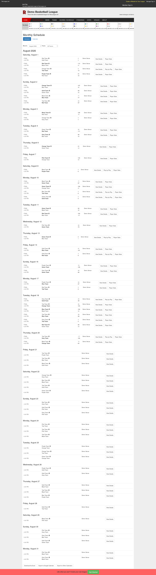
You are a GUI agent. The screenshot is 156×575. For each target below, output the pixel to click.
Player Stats (108, 59)
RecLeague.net (5, 1)
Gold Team (45, 60)
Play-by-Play (108, 69)
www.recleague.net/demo (127, 14)
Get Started (93, 572)
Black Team (45, 65)
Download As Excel (29, 566)
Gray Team (45, 119)
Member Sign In (127, 5)
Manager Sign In (150, 1)
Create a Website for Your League (135, 1)
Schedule (27, 39)
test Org (24, 4)
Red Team (45, 58)
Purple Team (45, 74)
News (47, 20)
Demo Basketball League (42, 12)
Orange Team (46, 69)
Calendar (35, 39)
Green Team (45, 92)
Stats (89, 20)
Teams (54, 20)
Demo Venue (86, 58)
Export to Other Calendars (64, 566)
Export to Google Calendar (46, 566)
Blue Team (45, 87)
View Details (98, 59)
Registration (37, 20)
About (104, 20)
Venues (96, 20)
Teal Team (45, 70)
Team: (44, 46)
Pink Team (45, 158)
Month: (25, 46)
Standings (80, 20)
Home (25, 20)
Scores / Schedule (66, 20)
